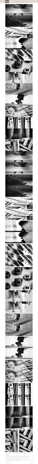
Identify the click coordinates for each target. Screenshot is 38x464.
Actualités (28, 1)
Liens (32, 1)
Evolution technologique (18, 1)
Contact (30, 1)
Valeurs (25, 1)
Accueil (14, 1)
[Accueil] (7, 0)
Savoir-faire (22, 1)
